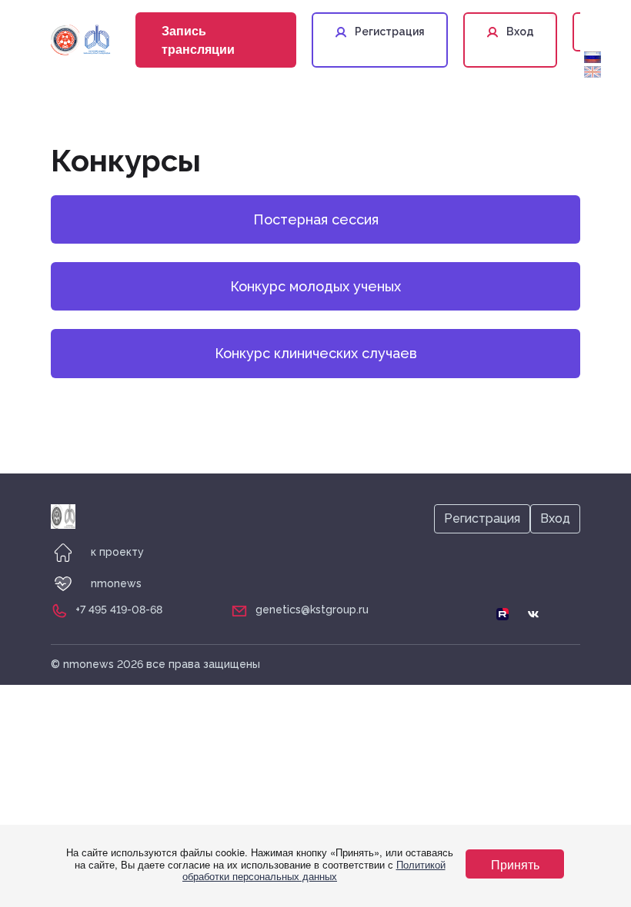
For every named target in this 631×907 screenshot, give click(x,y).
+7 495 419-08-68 (118, 609)
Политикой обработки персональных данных (314, 870)
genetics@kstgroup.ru (312, 609)
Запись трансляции (198, 40)
